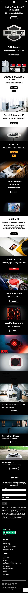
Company (5, 541)
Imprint (4, 550)
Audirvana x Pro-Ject (8, 549)
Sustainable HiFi (7, 544)
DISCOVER (14, 87)
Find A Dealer (6, 557)
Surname (4, 492)
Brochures (5, 570)
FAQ (4, 559)
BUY (14, 91)
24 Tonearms (6, 547)
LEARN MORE (14, 268)
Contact (5, 556)
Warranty (5, 560)
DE (3, 576)
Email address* (5, 497)
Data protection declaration (10, 562)
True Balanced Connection (9, 546)
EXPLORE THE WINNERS (14, 55)
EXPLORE (14, 17)
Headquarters (6, 543)
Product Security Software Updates (12, 563)
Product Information (8, 568)
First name (4, 488)
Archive (5, 571)
